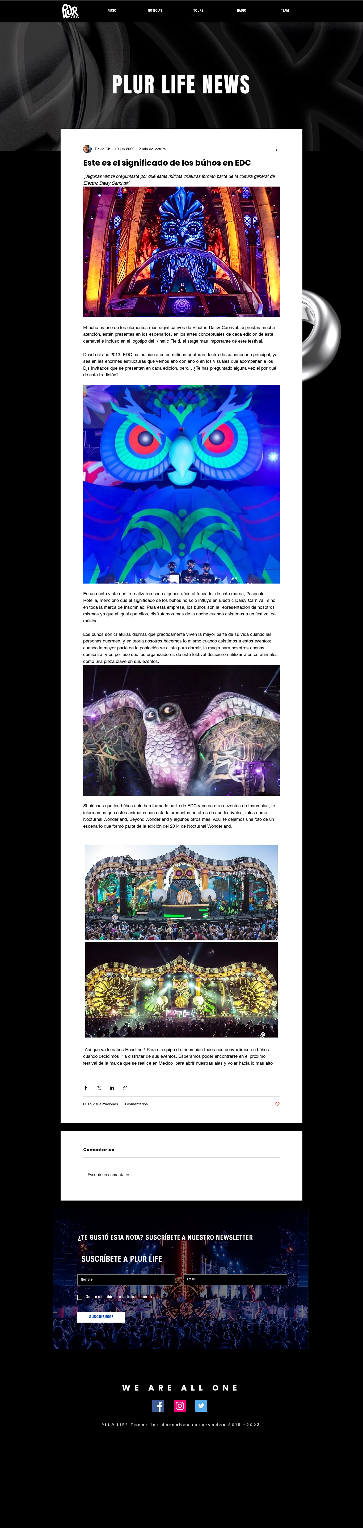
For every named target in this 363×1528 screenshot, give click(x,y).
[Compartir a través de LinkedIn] (111, 1087)
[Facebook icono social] (158, 1406)
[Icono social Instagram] (180, 1406)
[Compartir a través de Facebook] (85, 1087)
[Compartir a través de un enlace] (124, 1087)
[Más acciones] (276, 149)
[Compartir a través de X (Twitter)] (98, 1087)
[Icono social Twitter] (201, 1406)
